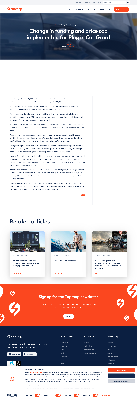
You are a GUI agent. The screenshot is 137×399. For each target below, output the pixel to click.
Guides (63, 353)
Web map (64, 346)
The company (112, 336)
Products (86, 342)
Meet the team (111, 346)
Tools (62, 349)
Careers (109, 353)
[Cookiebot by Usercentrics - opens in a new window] (12, 395)
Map (70, 9)
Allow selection (121, 375)
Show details (105, 395)
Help (109, 9)
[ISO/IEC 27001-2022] (14, 365)
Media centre (111, 360)
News (102, 9)
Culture (109, 349)
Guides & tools (81, 9)
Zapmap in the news (113, 356)
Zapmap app (65, 342)
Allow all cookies (121, 370)
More (83, 195)
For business (89, 336)
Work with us (88, 346)
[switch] (58, 395)
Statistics (64, 356)
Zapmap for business (82, 2)
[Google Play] (30, 354)
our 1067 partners (36, 372)
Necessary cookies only (121, 381)
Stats (93, 9)
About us (96, 2)
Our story (110, 342)
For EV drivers (67, 336)
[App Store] (14, 354)
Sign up (68, 316)
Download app (121, 9)
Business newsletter (90, 353)
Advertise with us (89, 349)
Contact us (110, 363)
